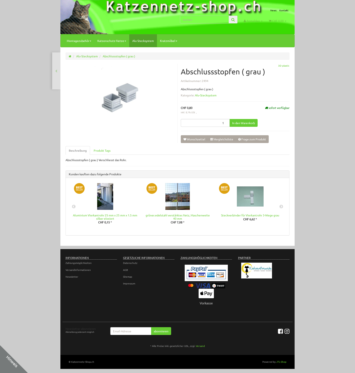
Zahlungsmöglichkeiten (79, 262)
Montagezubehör (78, 41)
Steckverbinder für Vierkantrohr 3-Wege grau (250, 215)
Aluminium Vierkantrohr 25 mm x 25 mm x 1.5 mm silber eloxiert (105, 216)
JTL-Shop (281, 361)
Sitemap (127, 276)
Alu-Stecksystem (143, 41)
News (273, 10)
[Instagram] (287, 331)
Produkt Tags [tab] (102, 150)
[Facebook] (280, 331)
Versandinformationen (78, 269)
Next (281, 207)
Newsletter (72, 276)
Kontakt (283, 10)
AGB (125, 269)
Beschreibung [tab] (78, 150)
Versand (200, 346)
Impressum (129, 283)
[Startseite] (70, 56)
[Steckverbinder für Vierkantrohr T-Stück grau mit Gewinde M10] (56, 70)
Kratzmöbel (167, 41)
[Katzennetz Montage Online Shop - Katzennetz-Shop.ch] (101, 18)
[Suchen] (233, 20)
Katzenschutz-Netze (110, 41)
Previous (74, 207)
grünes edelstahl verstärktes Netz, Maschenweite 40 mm (178, 216)
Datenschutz (130, 262)
